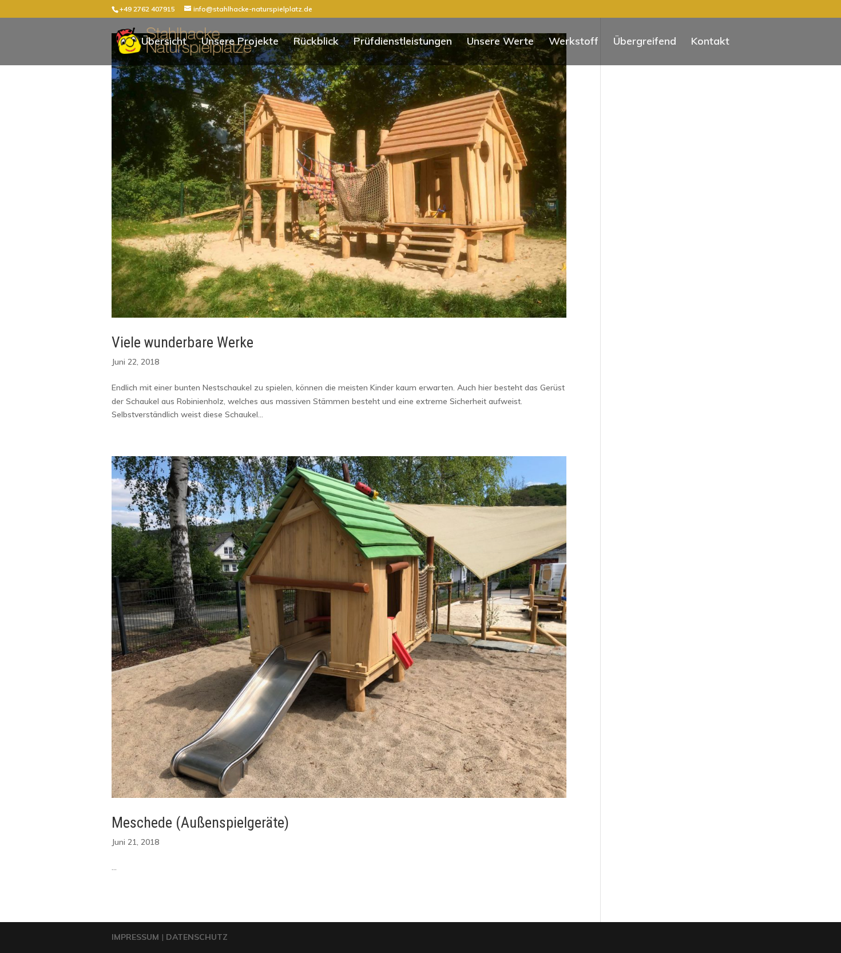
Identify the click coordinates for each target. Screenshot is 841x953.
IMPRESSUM (136, 937)
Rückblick (316, 42)
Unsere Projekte (240, 42)
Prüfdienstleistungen (403, 42)
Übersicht (164, 42)
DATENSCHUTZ (197, 937)
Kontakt (710, 42)
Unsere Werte (500, 42)
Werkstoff (573, 42)
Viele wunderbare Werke (182, 342)
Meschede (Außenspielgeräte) (200, 822)
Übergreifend (644, 42)
